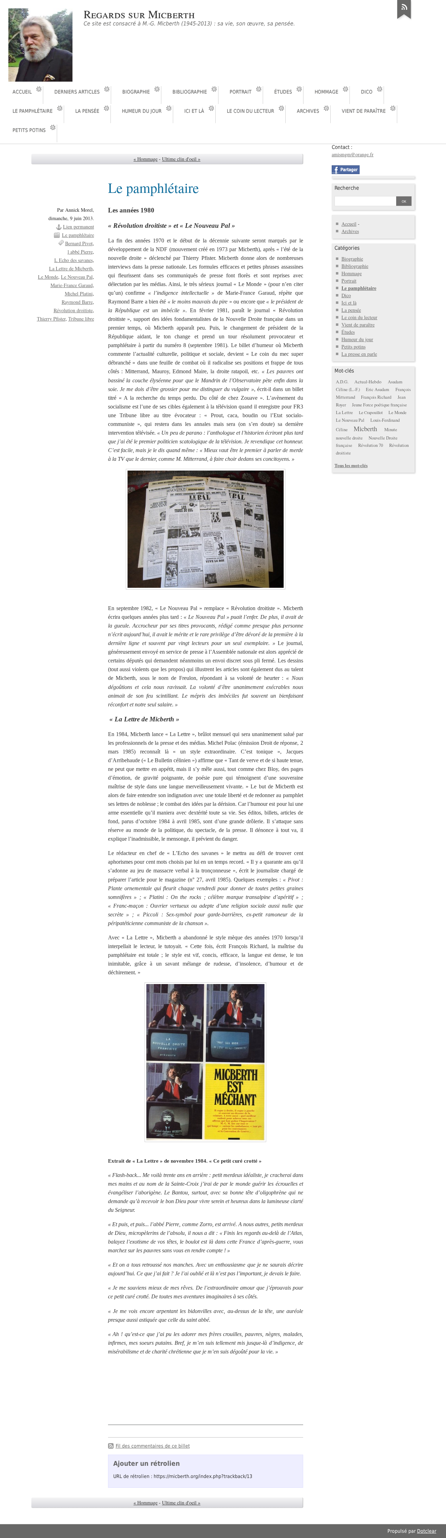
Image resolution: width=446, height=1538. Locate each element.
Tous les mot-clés (351, 465)
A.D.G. (342, 382)
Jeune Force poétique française (379, 405)
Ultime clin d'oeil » (181, 159)
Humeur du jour (142, 111)
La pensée (87, 111)
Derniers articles (77, 92)
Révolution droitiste (73, 310)
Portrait (241, 92)
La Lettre (344, 412)
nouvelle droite (349, 438)
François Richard (376, 397)
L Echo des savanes (73, 260)
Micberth (365, 428)
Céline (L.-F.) (348, 389)
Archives (308, 111)
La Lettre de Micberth (71, 268)
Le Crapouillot (371, 412)
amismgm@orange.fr (353, 154)
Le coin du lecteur (250, 111)
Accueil (22, 92)
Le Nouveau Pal (77, 276)
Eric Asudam (377, 389)
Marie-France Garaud (72, 285)
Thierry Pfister (51, 318)
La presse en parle (359, 354)
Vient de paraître (364, 111)
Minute (390, 430)
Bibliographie (189, 92)
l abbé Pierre (80, 251)
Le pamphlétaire (33, 111)
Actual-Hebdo (368, 381)
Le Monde (48, 276)
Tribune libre (81, 318)
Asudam (395, 382)
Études (283, 92)
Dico (366, 92)
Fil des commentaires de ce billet (153, 1446)
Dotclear (426, 1531)
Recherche (346, 188)
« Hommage (145, 159)
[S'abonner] (404, 19)
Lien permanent (78, 226)
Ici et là (194, 111)
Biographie (136, 92)
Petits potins (29, 130)
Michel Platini (79, 293)
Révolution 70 (370, 445)
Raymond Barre (77, 302)
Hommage (326, 92)
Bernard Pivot (79, 243)
